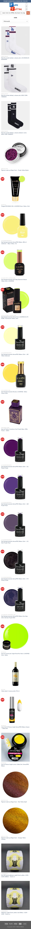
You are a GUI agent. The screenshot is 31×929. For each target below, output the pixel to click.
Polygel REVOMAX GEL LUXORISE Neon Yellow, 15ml (15, 206)
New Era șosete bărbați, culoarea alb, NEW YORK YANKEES (14, 96)
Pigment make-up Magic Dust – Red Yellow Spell (14, 802)
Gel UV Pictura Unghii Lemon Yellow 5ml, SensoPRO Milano (15, 765)
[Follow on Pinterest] (26, 9)
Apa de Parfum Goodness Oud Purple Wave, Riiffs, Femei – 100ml (14, 430)
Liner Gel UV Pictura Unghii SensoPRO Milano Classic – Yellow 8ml (15, 727)
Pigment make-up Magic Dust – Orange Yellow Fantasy (13, 838)
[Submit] (28, 13)
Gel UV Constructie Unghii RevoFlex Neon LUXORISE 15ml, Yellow (15, 654)
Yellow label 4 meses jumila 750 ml (10, 691)
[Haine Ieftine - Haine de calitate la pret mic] (15, 7)
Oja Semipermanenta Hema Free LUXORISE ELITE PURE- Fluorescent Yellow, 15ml (14, 317)
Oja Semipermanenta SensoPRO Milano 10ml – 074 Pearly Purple (15, 579)
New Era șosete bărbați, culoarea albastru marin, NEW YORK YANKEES (14, 133)
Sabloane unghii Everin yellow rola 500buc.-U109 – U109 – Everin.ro (14, 913)
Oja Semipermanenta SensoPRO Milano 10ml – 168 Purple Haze (15, 504)
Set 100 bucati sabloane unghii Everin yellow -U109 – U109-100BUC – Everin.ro (15, 876)
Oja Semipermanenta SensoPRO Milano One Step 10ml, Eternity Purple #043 (14, 617)
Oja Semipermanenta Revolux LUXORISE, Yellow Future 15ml (14, 392)
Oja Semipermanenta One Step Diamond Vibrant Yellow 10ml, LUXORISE (14, 280)
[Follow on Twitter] (26, 6)
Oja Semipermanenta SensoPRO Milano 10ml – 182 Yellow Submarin (15, 355)
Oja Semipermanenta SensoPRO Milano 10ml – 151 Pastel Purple (15, 467)
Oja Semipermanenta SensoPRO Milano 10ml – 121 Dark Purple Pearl (15, 542)
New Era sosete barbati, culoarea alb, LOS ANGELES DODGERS (15, 58)
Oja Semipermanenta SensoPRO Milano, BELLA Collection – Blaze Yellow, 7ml (13, 243)
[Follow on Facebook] (26, 4)
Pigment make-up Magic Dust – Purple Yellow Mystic (15, 170)
